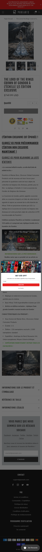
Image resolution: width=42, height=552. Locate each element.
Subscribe (21, 284)
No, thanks (21, 288)
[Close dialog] (40, 262)
